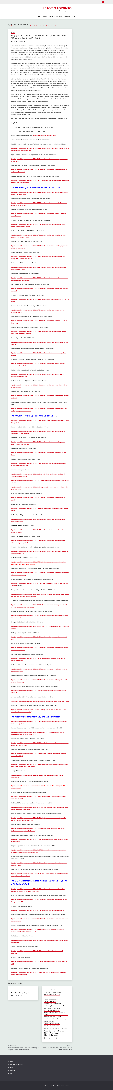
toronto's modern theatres (51, 1026)
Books (45, 16)
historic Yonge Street (50, 1001)
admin (27, 41)
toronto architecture (50, 1019)
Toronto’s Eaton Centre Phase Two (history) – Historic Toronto (54, 1033)
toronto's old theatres (50, 1028)
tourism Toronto (63, 1028)
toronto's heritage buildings (52, 1023)
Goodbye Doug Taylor (55, 16)
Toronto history (61, 1019)
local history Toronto (50, 1006)
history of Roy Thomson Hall (52, 1003)
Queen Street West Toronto (52, 1008)
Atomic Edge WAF (49, 1086)
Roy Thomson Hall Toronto (52, 1010)
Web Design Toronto (63, 1086)
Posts (73, 16)
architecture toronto (50, 990)
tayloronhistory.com (49, 1016)
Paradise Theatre (62, 1006)
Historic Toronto (56, 8)
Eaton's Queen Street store (52, 994)
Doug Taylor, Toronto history (52, 992)
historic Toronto (48, 997)
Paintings (67, 16)
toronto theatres (49, 1021)
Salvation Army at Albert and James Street (54, 1013)
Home (39, 16)
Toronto (13, 32)
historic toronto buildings (51, 999)
